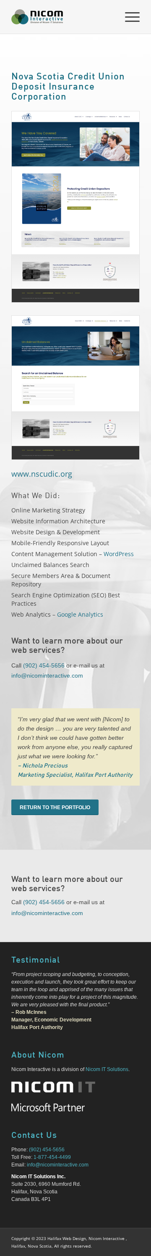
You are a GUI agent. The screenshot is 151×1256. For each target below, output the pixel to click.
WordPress (119, 554)
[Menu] (128, 17)
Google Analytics (80, 614)
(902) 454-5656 (44, 665)
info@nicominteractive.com (47, 675)
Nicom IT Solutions (107, 1069)
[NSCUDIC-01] (75, 206)
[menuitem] (128, 17)
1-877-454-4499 (52, 1157)
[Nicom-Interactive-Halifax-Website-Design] (62, 17)
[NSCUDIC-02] (75, 387)
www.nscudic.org (41, 474)
